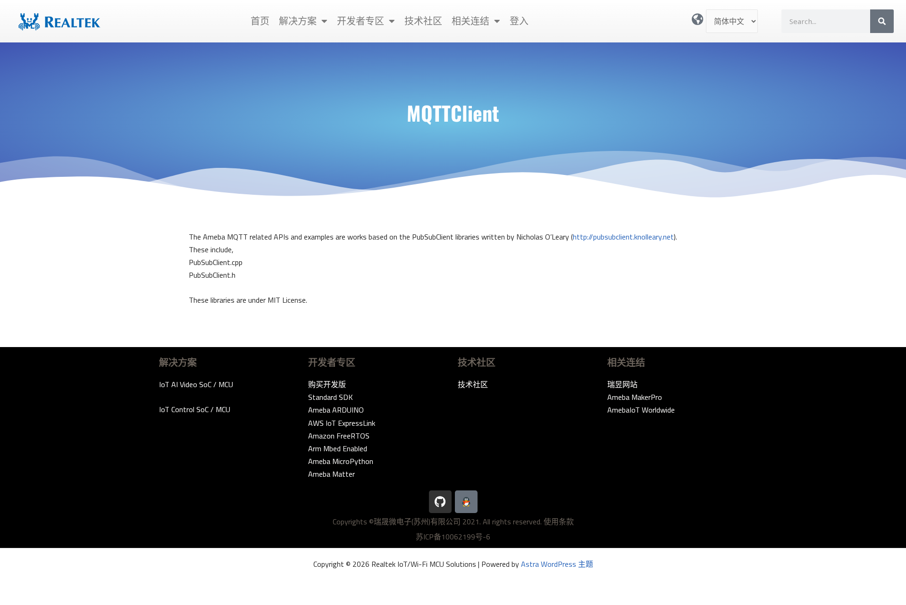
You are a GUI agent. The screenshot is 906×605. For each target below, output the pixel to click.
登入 (519, 21)
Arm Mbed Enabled (337, 448)
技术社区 (423, 21)
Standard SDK (330, 397)
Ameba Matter (331, 474)
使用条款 (559, 521)
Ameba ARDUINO (336, 409)
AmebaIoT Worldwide (641, 409)
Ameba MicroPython (340, 461)
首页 (260, 21)
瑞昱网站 (622, 384)
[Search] (882, 21)
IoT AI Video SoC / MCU (196, 384)
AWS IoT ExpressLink (341, 423)
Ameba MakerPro (634, 397)
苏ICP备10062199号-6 (453, 536)
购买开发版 (327, 384)
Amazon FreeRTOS (338, 435)
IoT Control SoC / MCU (194, 409)
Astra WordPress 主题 (557, 564)
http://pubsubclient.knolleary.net (623, 236)
